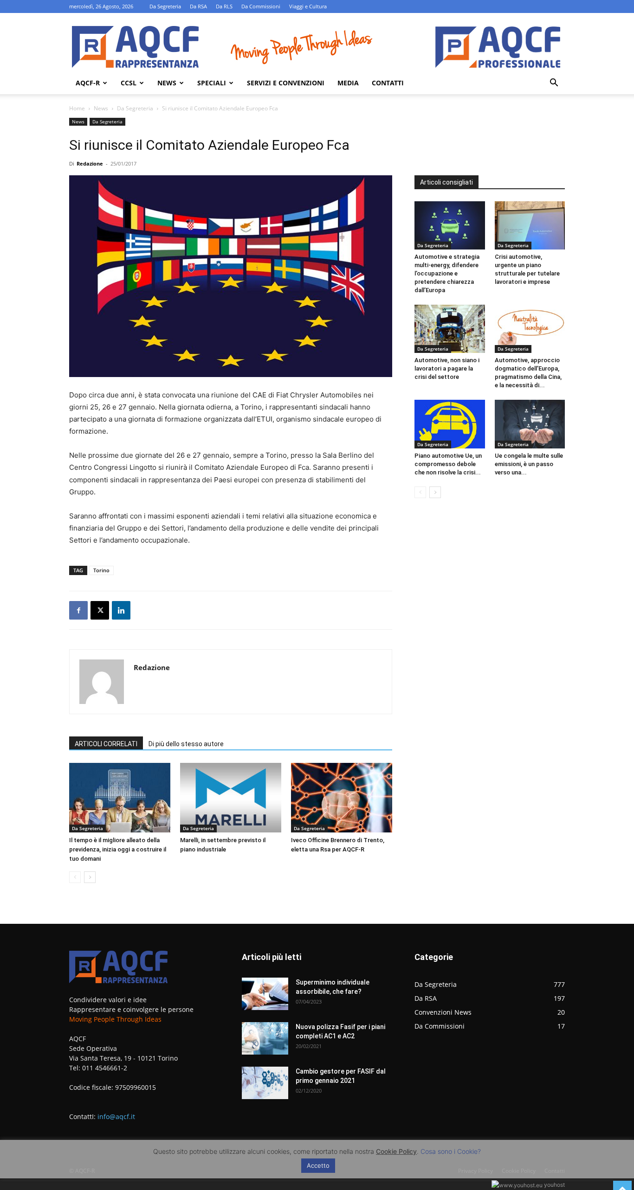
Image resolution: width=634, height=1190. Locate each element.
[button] (554, 83)
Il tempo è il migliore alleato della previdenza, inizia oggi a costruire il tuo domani (117, 849)
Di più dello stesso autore (186, 744)
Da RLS (224, 6)
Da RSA (198, 6)
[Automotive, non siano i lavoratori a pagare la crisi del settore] (449, 329)
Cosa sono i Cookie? (451, 1151)
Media (348, 82)
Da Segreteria (165, 6)
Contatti (388, 82)
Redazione (90, 163)
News (166, 82)
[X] (100, 610)
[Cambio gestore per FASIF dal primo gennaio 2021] (265, 1083)
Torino (101, 570)
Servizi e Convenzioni (285, 82)
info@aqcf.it (116, 1116)
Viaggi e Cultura (308, 6)
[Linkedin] (121, 610)
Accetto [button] (318, 1165)
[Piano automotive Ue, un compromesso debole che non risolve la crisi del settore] (449, 424)
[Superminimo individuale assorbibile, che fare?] (265, 994)
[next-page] (90, 877)
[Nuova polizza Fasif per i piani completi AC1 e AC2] (265, 1038)
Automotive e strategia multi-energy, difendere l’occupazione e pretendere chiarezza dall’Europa (446, 273)
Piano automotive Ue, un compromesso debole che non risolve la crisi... (448, 464)
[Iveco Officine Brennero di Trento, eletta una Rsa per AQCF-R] (341, 797)
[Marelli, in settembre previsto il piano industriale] (230, 797)
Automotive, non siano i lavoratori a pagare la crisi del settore (446, 368)
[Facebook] (78, 610)
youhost (554, 1184)
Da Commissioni (260, 6)
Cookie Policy (396, 1151)
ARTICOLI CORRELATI (106, 744)
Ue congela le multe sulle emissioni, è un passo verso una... (529, 464)
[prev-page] (75, 877)
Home (77, 108)
